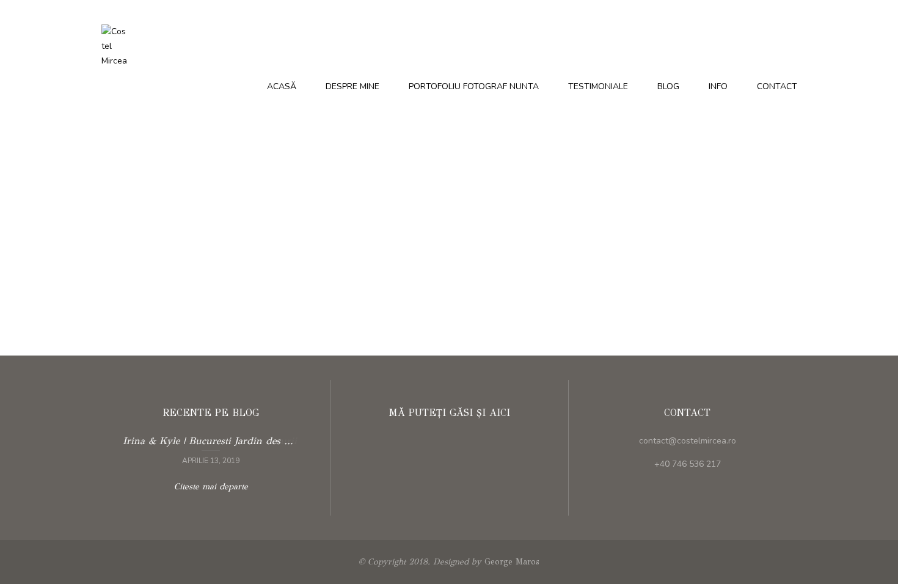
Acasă (281, 86)
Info (718, 86)
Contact (777, 86)
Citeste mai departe (211, 449)
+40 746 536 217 (687, 464)
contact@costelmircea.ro (687, 441)
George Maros (511, 562)
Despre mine (352, 86)
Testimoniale (598, 86)
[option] (211, 449)
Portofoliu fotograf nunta (474, 86)
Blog (668, 86)
